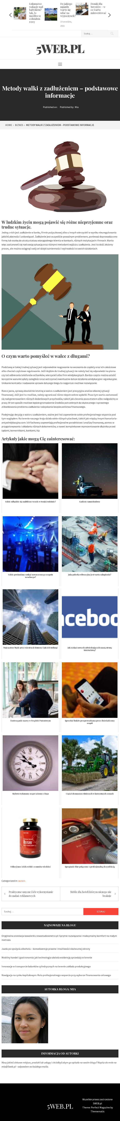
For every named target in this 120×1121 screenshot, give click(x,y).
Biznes (22, 881)
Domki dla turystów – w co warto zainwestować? (99, 8)
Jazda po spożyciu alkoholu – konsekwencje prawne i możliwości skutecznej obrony (46, 948)
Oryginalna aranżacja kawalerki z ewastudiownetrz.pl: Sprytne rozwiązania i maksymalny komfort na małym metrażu (59, 937)
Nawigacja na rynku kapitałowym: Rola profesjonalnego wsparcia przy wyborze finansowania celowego (56, 975)
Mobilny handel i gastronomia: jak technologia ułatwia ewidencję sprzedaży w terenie (47, 957)
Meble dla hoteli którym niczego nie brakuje (90, 894)
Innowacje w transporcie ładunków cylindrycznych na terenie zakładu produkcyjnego (46, 966)
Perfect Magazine (100, 1107)
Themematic (98, 1111)
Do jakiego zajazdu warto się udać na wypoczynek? (68, 9)
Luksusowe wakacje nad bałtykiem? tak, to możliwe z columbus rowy (36, 12)
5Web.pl (60, 48)
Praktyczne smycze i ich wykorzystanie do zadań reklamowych (31, 894)
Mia (77, 107)
